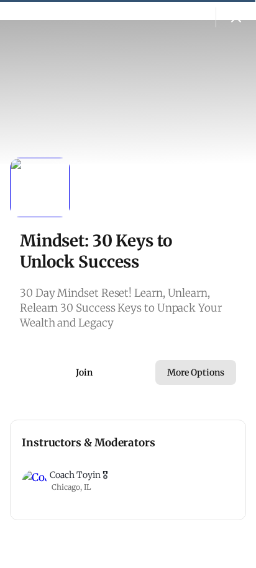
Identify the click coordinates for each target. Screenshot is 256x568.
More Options (195, 372)
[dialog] (128, 284)
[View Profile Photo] (40, 187)
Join (84, 372)
